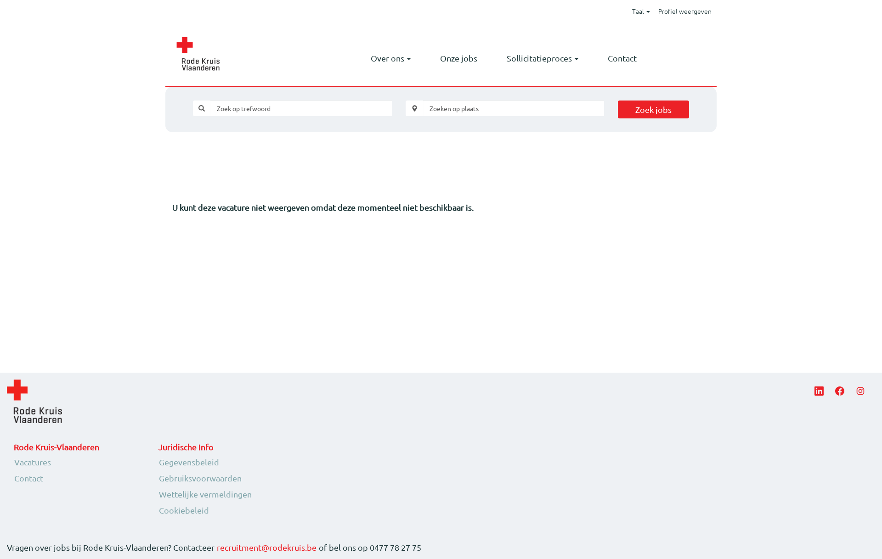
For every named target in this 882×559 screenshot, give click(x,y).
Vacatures (32, 462)
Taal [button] (638, 11)
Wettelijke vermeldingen (205, 494)
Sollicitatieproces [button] (540, 58)
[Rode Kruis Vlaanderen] (198, 54)
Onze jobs (458, 58)
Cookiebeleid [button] (184, 510)
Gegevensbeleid (189, 462)
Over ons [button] (388, 58)
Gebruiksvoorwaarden (200, 478)
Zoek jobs (653, 109)
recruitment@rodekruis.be (267, 547)
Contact (622, 58)
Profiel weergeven (685, 11)
